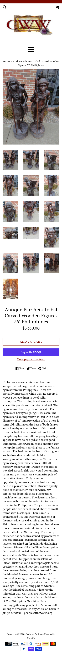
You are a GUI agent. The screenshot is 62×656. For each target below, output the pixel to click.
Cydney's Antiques (34, 634)
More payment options (31, 359)
